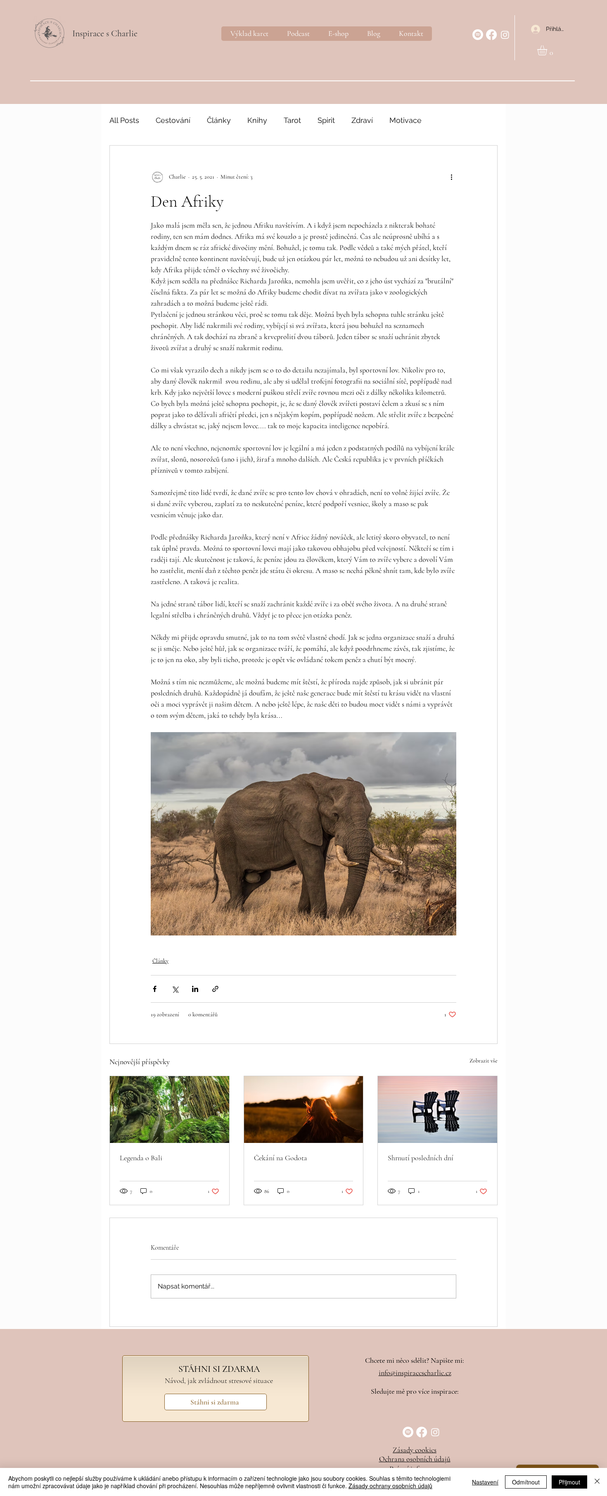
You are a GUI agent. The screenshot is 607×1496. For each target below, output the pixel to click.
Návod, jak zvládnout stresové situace (219, 1380)
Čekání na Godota (280, 1157)
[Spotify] (477, 34)
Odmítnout (526, 1482)
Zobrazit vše (483, 1060)
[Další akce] (451, 177)
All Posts (124, 120)
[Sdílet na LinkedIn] (195, 989)
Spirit (326, 120)
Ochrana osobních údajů (415, 1458)
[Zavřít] (597, 1482)
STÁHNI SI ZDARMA (219, 1369)
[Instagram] (505, 34)
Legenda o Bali (141, 1157)
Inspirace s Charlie (105, 33)
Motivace (405, 120)
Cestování (173, 120)
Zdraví (362, 120)
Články (219, 120)
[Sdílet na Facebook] (155, 989)
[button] (548, 50)
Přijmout (569, 1482)
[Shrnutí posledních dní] (437, 1109)
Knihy (257, 120)
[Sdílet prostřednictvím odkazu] (215, 989)
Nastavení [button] (485, 1482)
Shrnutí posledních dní (420, 1157)
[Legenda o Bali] (169, 1109)
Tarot (292, 120)
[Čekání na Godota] (303, 1109)
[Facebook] (491, 34)
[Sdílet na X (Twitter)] (175, 989)
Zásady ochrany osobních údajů (390, 1486)
